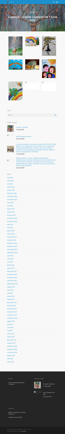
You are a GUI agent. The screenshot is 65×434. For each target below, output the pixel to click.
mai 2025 (10, 206)
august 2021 (11, 321)
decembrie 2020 (12, 346)
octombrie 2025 (12, 199)
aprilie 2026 (10, 187)
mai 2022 (10, 293)
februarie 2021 (12, 340)
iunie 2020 (10, 362)
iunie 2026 (10, 181)
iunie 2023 (10, 259)
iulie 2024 (10, 224)
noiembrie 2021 (12, 312)
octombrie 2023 (12, 249)
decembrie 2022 (12, 274)
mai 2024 (10, 228)
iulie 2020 (10, 359)
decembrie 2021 (12, 309)
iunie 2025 (10, 203)
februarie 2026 (12, 193)
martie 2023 (11, 268)
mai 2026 (10, 184)
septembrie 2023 (12, 252)
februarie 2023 (12, 271)
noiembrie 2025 (12, 196)
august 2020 (11, 355)
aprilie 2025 (10, 209)
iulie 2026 (10, 178)
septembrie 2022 (12, 284)
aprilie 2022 (10, 296)
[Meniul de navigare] (57, 2)
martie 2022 (11, 299)
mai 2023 (10, 262)
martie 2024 (11, 234)
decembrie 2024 (12, 218)
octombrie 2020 (12, 352)
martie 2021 (11, 337)
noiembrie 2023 (12, 246)
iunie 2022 (10, 290)
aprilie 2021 (10, 334)
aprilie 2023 (10, 265)
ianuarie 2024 (11, 240)
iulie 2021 (10, 324)
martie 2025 (11, 212)
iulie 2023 (10, 256)
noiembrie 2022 (12, 277)
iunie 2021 (10, 327)
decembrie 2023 (12, 243)
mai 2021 (10, 331)
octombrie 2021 (12, 315)
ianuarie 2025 (11, 215)
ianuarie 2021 (11, 343)
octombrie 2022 (12, 281)
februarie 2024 (12, 237)
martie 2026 (11, 190)
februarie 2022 (12, 302)
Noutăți (32, 12)
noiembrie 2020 (12, 349)
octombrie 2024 (12, 221)
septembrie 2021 (12, 318)
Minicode (24, 431)
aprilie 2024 (10, 231)
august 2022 (11, 287)
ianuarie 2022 (11, 306)
